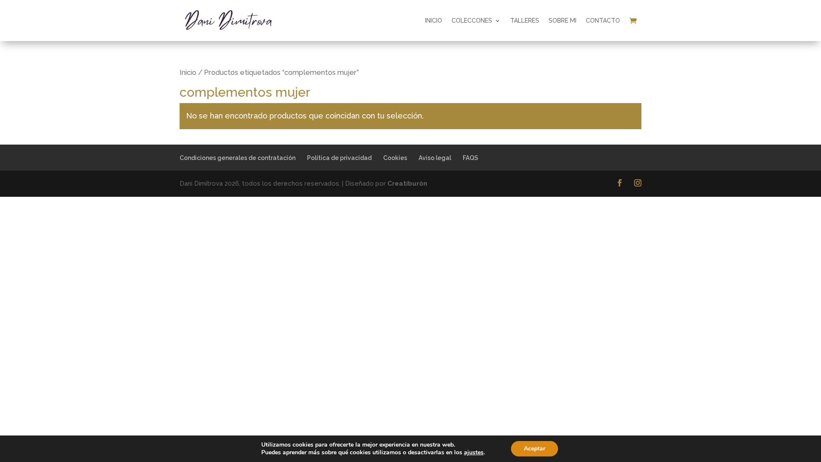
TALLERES (524, 20)
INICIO (433, 20)
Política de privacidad (339, 157)
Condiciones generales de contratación (237, 157)
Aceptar (534, 448)
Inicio (188, 72)
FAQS (470, 157)
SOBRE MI (562, 20)
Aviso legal (435, 157)
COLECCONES (472, 20)
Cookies (395, 157)
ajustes (474, 452)
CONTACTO (603, 20)
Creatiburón (407, 183)
